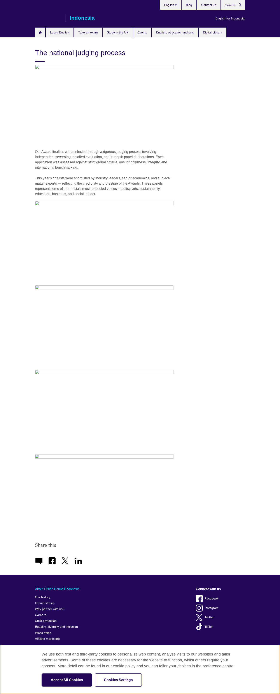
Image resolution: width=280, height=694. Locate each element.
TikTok (209, 626)
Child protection (46, 620)
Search (242, 5)
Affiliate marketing (47, 638)
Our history (42, 597)
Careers (40, 615)
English (169, 5)
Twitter (209, 617)
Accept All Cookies (67, 680)
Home (40, 32)
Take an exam (88, 32)
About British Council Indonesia (57, 589)
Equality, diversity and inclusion (56, 626)
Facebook (211, 598)
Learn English (59, 32)
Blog (189, 5)
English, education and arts (175, 32)
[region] (140, 669)
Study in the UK (117, 32)
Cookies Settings (118, 680)
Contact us (208, 5)
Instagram (212, 608)
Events (142, 32)
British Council (48, 18)
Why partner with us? (49, 609)
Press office (43, 633)
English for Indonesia (230, 18)
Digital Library (212, 32)
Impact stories (44, 603)
